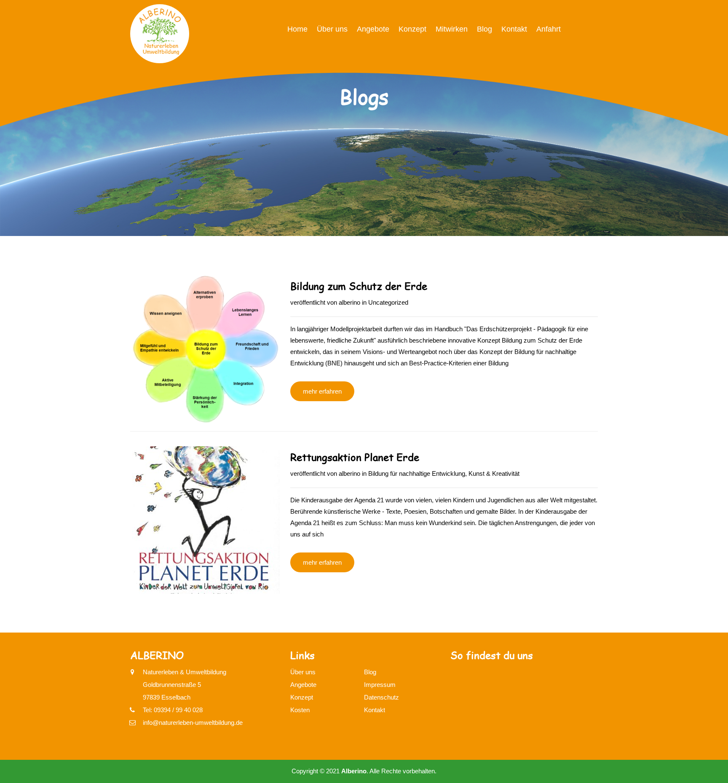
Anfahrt (548, 29)
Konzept (412, 29)
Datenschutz (381, 697)
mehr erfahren (322, 391)
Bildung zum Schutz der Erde (358, 286)
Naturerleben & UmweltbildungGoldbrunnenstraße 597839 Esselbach (184, 684)
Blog (484, 29)
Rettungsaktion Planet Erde (354, 457)
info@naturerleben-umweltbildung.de (193, 722)
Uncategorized (388, 302)
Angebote (373, 29)
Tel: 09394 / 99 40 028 (173, 709)
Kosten (300, 709)
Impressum (380, 684)
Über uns (332, 29)
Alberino (354, 771)
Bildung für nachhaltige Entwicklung (416, 473)
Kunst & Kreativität (493, 473)
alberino (349, 302)
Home (297, 29)
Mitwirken (452, 29)
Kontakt (514, 29)
